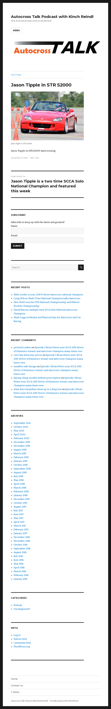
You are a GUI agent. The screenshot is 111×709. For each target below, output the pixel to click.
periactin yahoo (22, 347)
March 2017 (20, 525)
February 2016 (21, 575)
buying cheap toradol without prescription (37, 377)
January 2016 (20, 579)
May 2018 (19, 480)
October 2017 (20, 503)
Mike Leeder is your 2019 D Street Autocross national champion (48, 294)
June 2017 (19, 514)
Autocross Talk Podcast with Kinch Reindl (52, 16)
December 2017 (22, 499)
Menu (16, 30)
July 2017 (18, 510)
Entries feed (20, 639)
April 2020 (19, 434)
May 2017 (18, 518)
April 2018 (19, 483)
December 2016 (22, 537)
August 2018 (20, 472)
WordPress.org (22, 646)
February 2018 (21, 491)
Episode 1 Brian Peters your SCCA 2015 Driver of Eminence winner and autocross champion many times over (48, 359)
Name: (14, 226)
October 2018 (21, 464)
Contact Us (17, 685)
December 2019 (22, 442)
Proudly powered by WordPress (64, 701)
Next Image (16, 75)
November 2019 (22, 445)
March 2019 (20, 453)
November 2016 (22, 541)
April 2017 (19, 522)
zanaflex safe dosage (25, 366)
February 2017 (21, 529)
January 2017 (20, 533)
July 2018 (18, 476)
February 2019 (21, 457)
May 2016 (19, 563)
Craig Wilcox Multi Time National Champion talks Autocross (47, 298)
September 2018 (22, 468)
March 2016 (20, 571)
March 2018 (20, 487)
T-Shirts (15, 692)
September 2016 (22, 548)
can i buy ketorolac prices (28, 355)
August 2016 (20, 552)
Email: (14, 235)
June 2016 (19, 560)
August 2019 (20, 449)
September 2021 (22, 423)
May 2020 (19, 430)
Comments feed (22, 642)
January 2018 (20, 495)
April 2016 (19, 567)
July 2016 (18, 556)
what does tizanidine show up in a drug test (37, 389)
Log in (17, 635)
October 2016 (20, 544)
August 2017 (20, 506)
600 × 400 (34, 158)
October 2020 (21, 426)
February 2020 (21, 438)
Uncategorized (22, 609)
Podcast (18, 605)
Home (14, 679)
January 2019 (20, 461)
